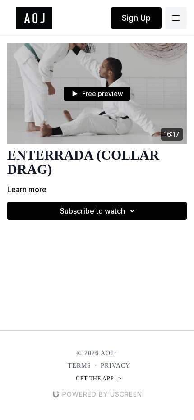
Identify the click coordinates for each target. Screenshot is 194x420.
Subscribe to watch (92, 210)
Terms (79, 365)
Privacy (115, 365)
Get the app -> (99, 378)
